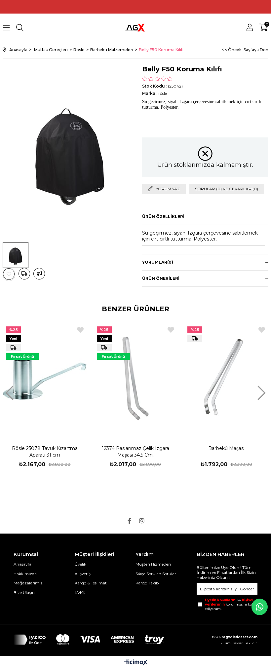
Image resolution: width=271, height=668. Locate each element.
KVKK (80, 592)
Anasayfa (22, 564)
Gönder (247, 588)
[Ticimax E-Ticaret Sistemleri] (135, 662)
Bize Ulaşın (24, 592)
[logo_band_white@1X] (89, 639)
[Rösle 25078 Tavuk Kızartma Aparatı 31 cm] (45, 378)
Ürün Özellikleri (163, 216)
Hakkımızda (25, 573)
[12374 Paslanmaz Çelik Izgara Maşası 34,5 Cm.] (136, 378)
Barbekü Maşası (226, 448)
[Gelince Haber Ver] (39, 273)
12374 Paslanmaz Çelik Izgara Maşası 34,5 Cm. (135, 451)
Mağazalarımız (28, 582)
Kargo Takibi (148, 582)
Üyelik (80, 564)
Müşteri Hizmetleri (153, 564)
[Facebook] (129, 520)
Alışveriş (83, 573)
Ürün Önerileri (160, 278)
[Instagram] (142, 520)
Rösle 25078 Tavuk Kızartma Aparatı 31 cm (45, 451)
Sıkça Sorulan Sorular (156, 573)
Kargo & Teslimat (91, 582)
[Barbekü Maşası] (226, 378)
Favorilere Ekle (80, 329)
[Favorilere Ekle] (9, 274)
